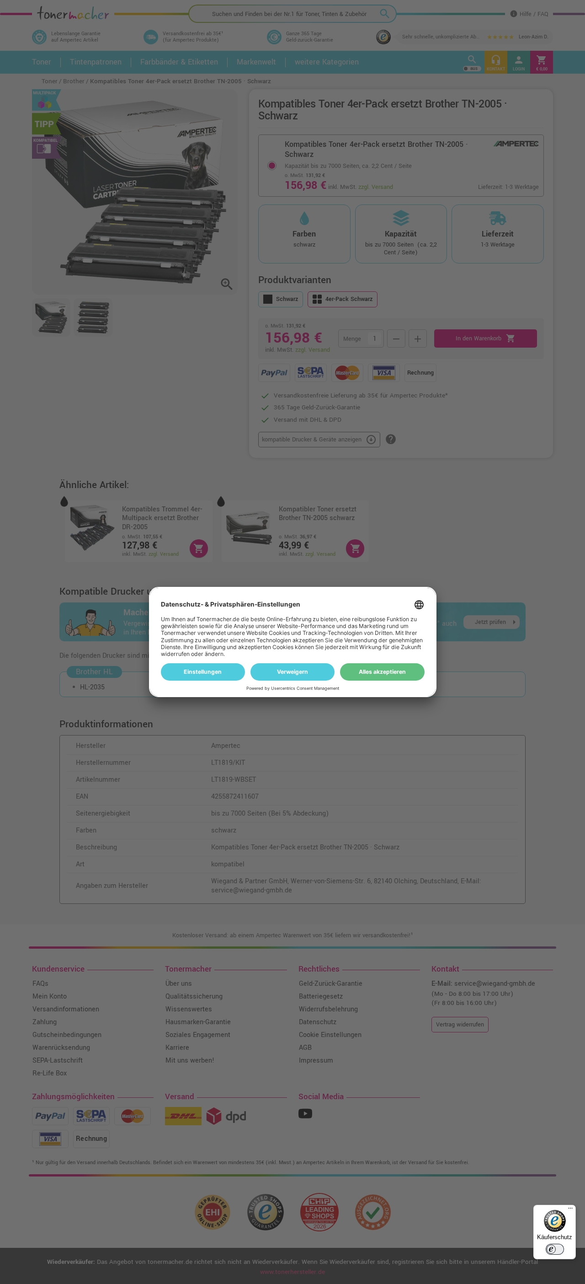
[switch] (555, 1249)
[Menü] (570, 1210)
